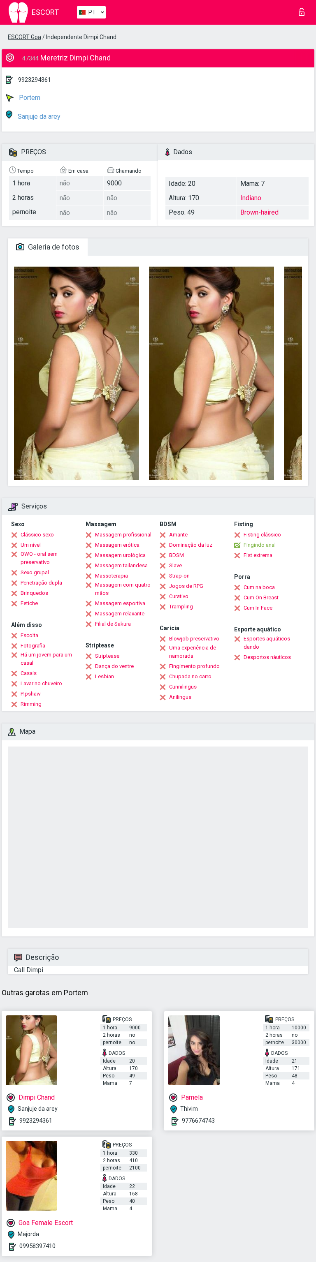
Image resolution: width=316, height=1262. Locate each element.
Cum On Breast (261, 597)
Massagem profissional (123, 535)
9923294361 (34, 79)
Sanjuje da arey (38, 116)
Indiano (250, 198)
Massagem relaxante (119, 613)
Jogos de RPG (186, 586)
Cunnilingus (183, 687)
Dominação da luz (190, 545)
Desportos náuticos (267, 657)
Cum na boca (259, 587)
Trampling (181, 606)
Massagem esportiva (120, 603)
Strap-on (179, 576)
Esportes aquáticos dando (267, 643)
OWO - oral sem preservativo (39, 558)
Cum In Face (258, 608)
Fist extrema (258, 555)
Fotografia (33, 646)
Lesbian (104, 676)
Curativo (178, 596)
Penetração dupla (41, 583)
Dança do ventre (114, 666)
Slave (175, 565)
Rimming (31, 704)
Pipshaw (31, 694)
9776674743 (198, 1120)
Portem (28, 98)
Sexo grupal (35, 572)
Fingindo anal (260, 545)
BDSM (176, 555)
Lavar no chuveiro (41, 683)
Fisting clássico (262, 535)
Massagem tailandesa (121, 565)
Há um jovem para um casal (46, 659)
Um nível (31, 545)
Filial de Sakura (113, 624)
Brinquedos (34, 593)
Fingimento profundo (194, 666)
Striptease (107, 656)
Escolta (29, 635)
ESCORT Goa (24, 37)
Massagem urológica (120, 555)
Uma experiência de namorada (192, 652)
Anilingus (180, 697)
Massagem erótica (117, 545)
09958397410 (37, 1246)
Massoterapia (111, 576)
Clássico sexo (37, 535)
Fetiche (29, 603)
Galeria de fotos (52, 247)
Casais (29, 673)
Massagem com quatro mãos (123, 589)
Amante (178, 535)
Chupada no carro (190, 676)
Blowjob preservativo (194, 639)
